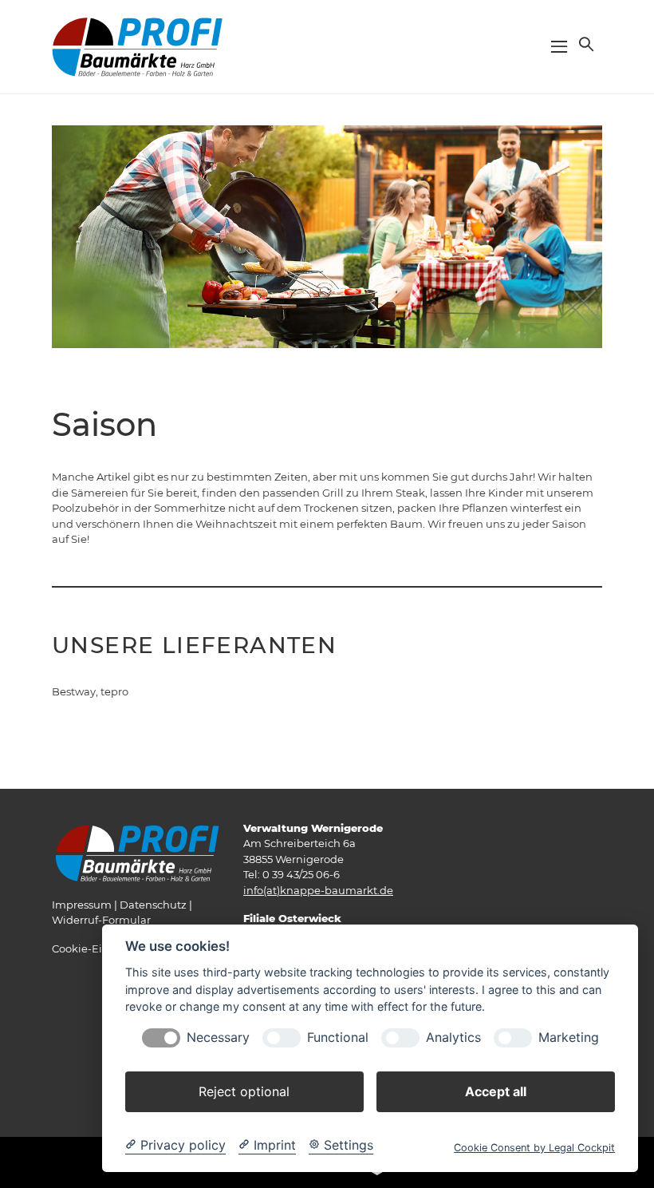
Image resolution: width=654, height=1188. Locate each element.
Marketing (568, 1037)
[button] (584, 44)
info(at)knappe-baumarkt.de (318, 890)
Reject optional (244, 1091)
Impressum (82, 904)
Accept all (495, 1091)
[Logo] (137, 45)
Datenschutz (153, 904)
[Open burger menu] (559, 46)
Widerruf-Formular (101, 919)
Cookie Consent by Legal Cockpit (534, 1148)
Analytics (453, 1037)
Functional (337, 1037)
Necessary (218, 1037)
